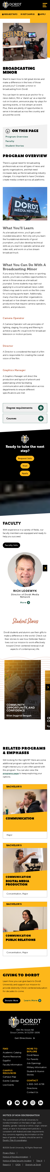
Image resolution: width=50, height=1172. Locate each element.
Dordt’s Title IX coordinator (15, 1140)
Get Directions (23, 1038)
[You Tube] (17, 1102)
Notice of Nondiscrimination (15, 1157)
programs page (11, 773)
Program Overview (17, 136)
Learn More (31, 1000)
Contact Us (32, 1092)
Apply (43, 14)
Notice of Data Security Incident (17, 1161)
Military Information (37, 1067)
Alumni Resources (12, 1056)
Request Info (10, 14)
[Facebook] (9, 1102)
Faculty (10, 141)
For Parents (32, 1059)
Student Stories (15, 146)
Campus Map (9, 1076)
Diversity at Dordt (33, 1164)
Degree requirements (19, 408)
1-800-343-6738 (35, 1084)
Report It (7, 1164)
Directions (32, 1088)
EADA (18, 1164)
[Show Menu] (45, 5)
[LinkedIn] (40, 1102)
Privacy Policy (9, 1153)
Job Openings (34, 1063)
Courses (11, 419)
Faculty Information (12, 1064)
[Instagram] (32, 1102)
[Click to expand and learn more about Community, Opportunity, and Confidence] (22, 689)
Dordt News (33, 1055)
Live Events (8, 1085)
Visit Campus (28, 14)
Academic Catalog (12, 1052)
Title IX (39, 1161)
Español (7, 1060)
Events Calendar (11, 1080)
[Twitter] (25, 1102)
